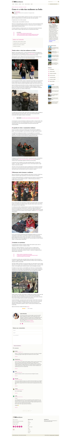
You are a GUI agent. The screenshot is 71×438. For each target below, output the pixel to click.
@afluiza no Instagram (30, 320)
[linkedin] (20, 323)
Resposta (16, 356)
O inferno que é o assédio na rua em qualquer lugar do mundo (27, 255)
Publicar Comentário (17, 345)
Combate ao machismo (16, 46)
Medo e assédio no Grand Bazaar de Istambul (24, 254)
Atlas (28, 425)
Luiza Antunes (18, 11)
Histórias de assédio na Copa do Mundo (23, 256)
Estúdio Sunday (52, 435)
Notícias (29, 432)
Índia (16, 13)
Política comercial (15, 419)
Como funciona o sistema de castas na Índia (24, 33)
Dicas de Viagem (30, 426)
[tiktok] (21, 427)
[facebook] (13, 427)
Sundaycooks (57, 435)
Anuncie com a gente (16, 422)
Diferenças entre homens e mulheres (18, 44)
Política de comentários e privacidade (18, 421)
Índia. (28, 306)
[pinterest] (19, 427)
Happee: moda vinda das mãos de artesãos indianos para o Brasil (28, 34)
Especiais (29, 422)
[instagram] (22, 323)
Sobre (29, 428)
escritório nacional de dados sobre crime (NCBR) (26, 159)
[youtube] (15, 427)
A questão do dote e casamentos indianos (19, 43)
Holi (37, 210)
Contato (29, 429)
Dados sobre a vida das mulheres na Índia (19, 41)
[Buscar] (58, 1)
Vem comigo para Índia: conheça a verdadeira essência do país (27, 35)
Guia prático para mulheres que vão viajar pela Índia (30, 117)
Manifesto (29, 431)
